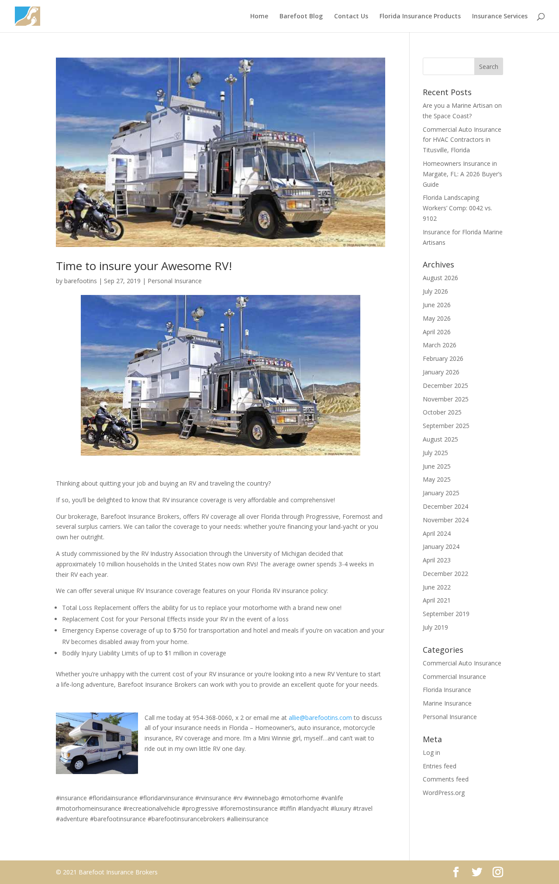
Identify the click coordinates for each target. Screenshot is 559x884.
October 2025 (442, 412)
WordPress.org (444, 792)
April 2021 (437, 600)
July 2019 (435, 627)
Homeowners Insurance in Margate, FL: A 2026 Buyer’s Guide (462, 173)
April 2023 (437, 560)
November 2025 (446, 399)
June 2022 (437, 587)
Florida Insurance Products (420, 16)
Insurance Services (500, 16)
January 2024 (441, 546)
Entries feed (439, 766)
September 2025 (446, 425)
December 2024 (445, 506)
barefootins (80, 281)
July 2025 (435, 453)
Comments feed (446, 779)
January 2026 (441, 372)
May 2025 (437, 479)
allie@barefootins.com (320, 717)
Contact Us (351, 16)
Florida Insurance (447, 689)
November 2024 (446, 520)
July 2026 (435, 291)
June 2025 (437, 466)
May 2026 (437, 318)
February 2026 (443, 358)
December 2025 (445, 385)
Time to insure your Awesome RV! (144, 266)
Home (259, 16)
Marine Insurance (447, 703)
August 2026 (440, 278)
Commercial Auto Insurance (462, 663)
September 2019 (446, 614)
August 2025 (440, 439)
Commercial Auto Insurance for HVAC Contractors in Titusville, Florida (462, 139)
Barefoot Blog (301, 16)
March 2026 (439, 345)
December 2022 (445, 573)
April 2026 (437, 332)
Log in (431, 752)
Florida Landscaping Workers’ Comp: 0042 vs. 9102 (457, 208)
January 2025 (441, 493)
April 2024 (437, 533)
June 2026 (437, 305)
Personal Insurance (175, 281)
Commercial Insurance (454, 676)
